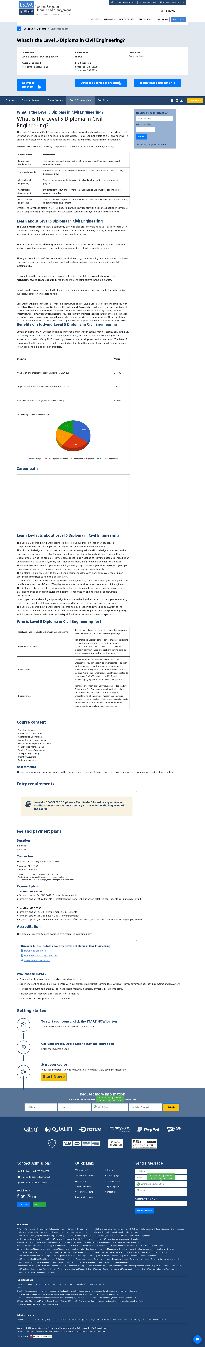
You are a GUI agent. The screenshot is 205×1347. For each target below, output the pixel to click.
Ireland (63, 1319)
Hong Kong (46, 1319)
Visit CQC (132, 1297)
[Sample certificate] (181, 101)
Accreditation (81, 1181)
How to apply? (112, 1176)
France (36, 1319)
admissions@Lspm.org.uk (173, 2)
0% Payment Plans (84, 1192)
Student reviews (83, 1186)
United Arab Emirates (120, 1319)
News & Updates (95, 1284)
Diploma (108, 19)
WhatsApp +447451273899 (124, 2)
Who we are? (81, 1170)
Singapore (95, 1319)
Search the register (109, 1294)
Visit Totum (140, 1301)
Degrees (95, 19)
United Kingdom (137, 1319)
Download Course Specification (41, 956)
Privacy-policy (67, 1331)
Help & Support (112, 1186)
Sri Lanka (105, 1319)
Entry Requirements (31, 100)
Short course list (34, 1284)
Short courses (126, 19)
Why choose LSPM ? (85, 1176)
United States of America (156, 1319)
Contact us (110, 1192)
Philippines (83, 1319)
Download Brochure (35, 951)
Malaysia (72, 1319)
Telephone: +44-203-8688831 (35, 1171)
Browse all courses (84, 1197)
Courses (28, 29)
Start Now (103, 100)
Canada (20, 1319)
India (55, 1319)
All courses (145, 19)
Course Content (55, 100)
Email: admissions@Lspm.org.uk (35, 1177)
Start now (178, 19)
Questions (62, 1284)
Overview (10, 100)
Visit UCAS (80, 1297)
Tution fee (110, 1170)
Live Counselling (112, 1181)
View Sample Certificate (37, 961)
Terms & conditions (97, 1331)
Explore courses (49, 1284)
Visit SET (67, 1301)
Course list (21, 1284)
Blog (70, 1284)
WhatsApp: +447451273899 (34, 1183)
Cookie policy (81, 1331)
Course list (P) (81, 1284)
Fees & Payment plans (80, 100)
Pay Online (162, 19)
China (28, 1319)
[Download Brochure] (172, 101)
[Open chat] (197, 1339)
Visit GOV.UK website (50, 1304)
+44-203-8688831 (149, 2)
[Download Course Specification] (177, 101)
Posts (19, 1287)
